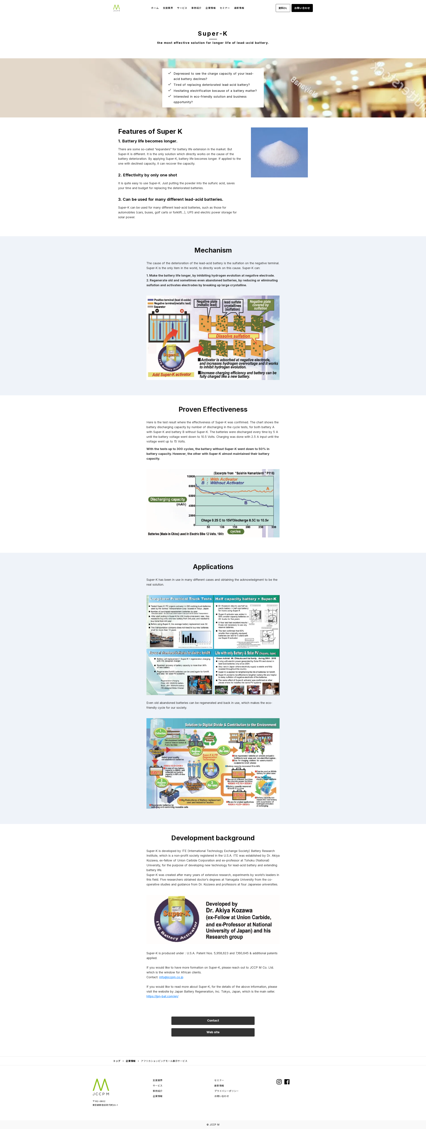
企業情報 (131, 1061)
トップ (116, 1061)
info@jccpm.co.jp (171, 977)
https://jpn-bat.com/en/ (162, 996)
